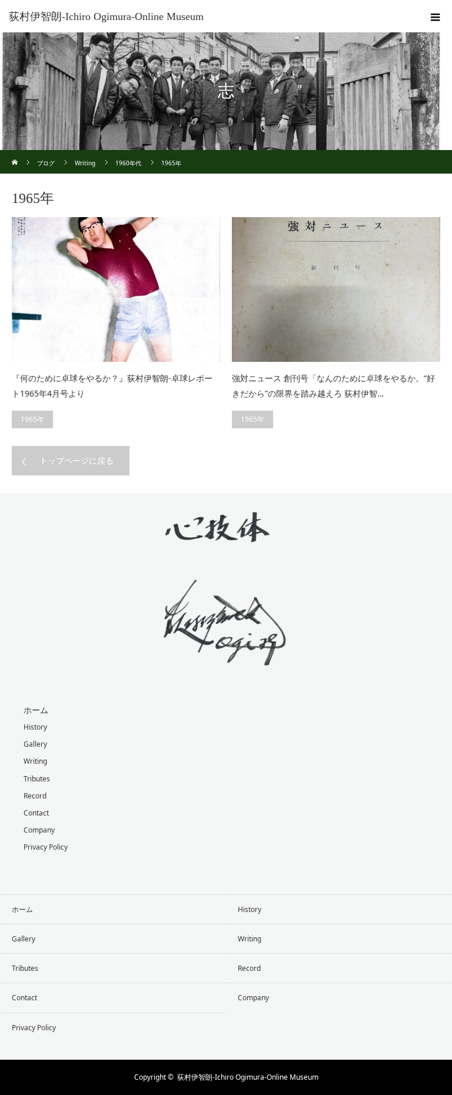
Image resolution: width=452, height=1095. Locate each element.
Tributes (37, 779)
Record (35, 796)
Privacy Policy (46, 847)
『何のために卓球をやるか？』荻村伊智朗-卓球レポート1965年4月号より (112, 386)
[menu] (435, 16)
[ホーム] (15, 154)
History (35, 727)
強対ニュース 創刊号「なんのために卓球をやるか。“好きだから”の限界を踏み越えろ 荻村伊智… (333, 386)
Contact (36, 813)
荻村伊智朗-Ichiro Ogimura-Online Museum (106, 16)
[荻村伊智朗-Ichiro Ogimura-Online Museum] (226, 657)
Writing (35, 761)
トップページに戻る (76, 460)
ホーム (36, 709)
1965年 (32, 419)
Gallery (35, 744)
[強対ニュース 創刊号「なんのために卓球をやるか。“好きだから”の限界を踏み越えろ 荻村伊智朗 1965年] (336, 289)
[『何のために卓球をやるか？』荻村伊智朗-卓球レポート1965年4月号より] (116, 289)
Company (39, 830)
